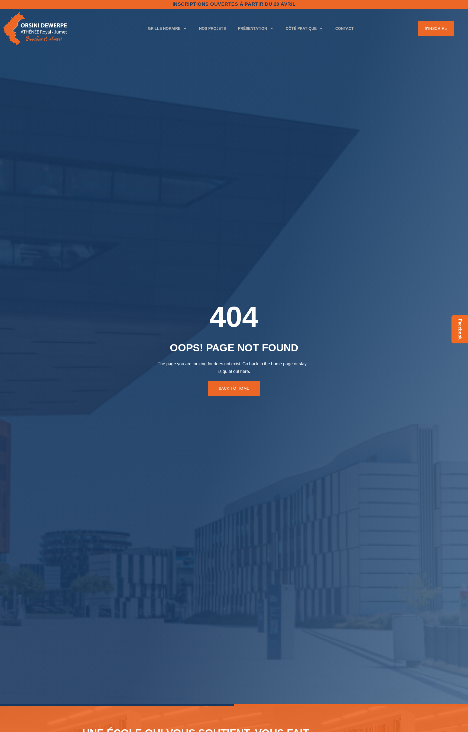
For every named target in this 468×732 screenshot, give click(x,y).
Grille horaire (164, 28)
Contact (344, 28)
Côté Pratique (301, 28)
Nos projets (212, 28)
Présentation (252, 28)
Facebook (460, 329)
